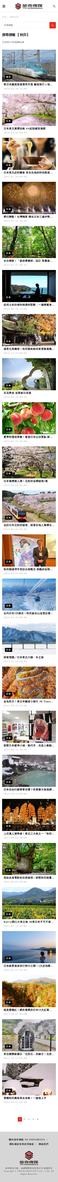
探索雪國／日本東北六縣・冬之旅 (24, 657)
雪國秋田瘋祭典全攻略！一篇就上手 (25, 1098)
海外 (8, 77)
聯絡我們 (44, 1144)
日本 (8, 121)
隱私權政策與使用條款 (21, 1144)
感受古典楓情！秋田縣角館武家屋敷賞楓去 (29, 349)
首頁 (4, 17)
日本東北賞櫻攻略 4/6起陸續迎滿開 (25, 128)
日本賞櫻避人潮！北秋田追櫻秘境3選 (26, 481)
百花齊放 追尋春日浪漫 (17, 393)
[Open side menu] (3, 6)
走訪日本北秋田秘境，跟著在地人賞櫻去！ (29, 525)
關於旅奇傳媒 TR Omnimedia (27, 1139)
